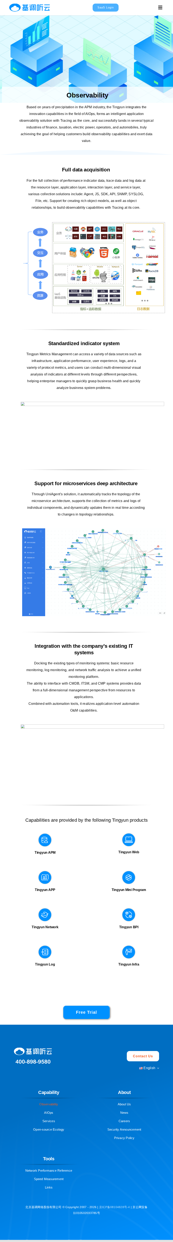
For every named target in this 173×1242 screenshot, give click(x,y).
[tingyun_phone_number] (33, 1058)
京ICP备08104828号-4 (115, 1207)
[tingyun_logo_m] (29, 2)
